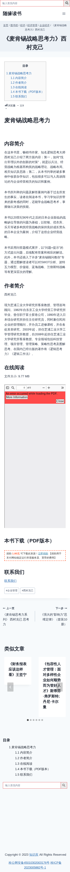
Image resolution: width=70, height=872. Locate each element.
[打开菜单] (63, 13)
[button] (67, 3)
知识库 (33, 854)
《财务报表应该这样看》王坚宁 (18, 669)
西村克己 (27, 590)
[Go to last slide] (10, 686)
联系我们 (19, 96)
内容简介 (19, 77)
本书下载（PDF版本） (27, 91)
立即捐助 (43, 553)
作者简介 (19, 82)
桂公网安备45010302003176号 (29, 862)
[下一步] (60, 686)
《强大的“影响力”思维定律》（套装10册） (54, 616)
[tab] (28, 720)
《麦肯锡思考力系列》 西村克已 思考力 (16, 616)
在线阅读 (19, 87)
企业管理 (11, 590)
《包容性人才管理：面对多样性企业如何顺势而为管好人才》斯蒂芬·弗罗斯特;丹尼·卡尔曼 (52, 685)
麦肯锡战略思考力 (19, 73)
